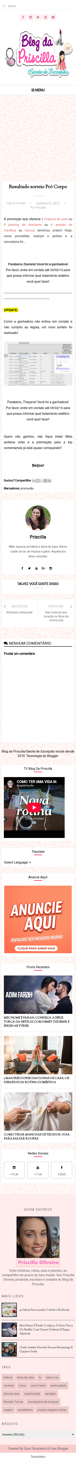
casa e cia (52, 1377)
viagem (8, 1410)
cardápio (50, 1393)
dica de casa (11, 1393)
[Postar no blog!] (38, 481)
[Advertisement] (38, 143)
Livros (22, 1385)
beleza (8, 1377)
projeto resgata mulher (52, 1410)
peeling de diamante (25, 224)
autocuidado (58, 1385)
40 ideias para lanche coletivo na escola (44, 1310)
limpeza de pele (56, 218)
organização (32, 1393)
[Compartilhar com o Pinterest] (49, 481)
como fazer (38, 1385)
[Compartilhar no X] (42, 481)
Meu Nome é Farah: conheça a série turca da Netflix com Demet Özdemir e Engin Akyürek (46, 1330)
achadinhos (25, 1410)
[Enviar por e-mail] (34, 481)
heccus (30, 230)
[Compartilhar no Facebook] (46, 481)
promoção (19, 203)
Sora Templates (35, 1448)
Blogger (52, 756)
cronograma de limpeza (43, 1401)
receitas (9, 1385)
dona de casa (25, 1377)
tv (40, 1377)
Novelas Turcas (13, 1401)
